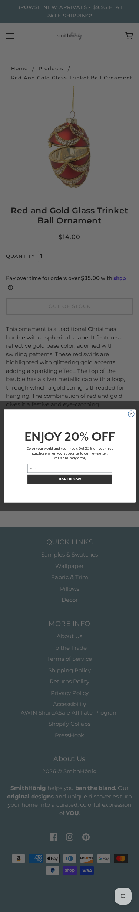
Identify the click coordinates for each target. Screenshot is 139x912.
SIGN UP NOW (69, 479)
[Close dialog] (131, 414)
